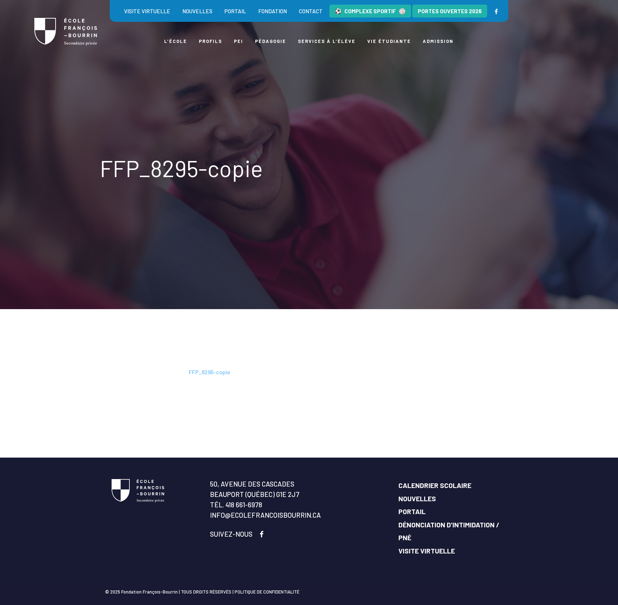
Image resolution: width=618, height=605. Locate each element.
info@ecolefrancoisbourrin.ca (265, 515)
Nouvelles (197, 11)
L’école (175, 41)
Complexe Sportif (370, 11)
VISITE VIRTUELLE (426, 551)
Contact (311, 11)
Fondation (272, 11)
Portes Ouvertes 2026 (450, 11)
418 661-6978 (243, 505)
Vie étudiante (389, 41)
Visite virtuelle (147, 11)
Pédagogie (270, 41)
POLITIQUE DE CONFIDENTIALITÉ (267, 592)
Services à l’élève (326, 41)
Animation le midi (161, 372)
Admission (438, 41)
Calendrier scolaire (434, 485)
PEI (238, 41)
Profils (210, 41)
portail (235, 11)
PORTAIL (412, 511)
